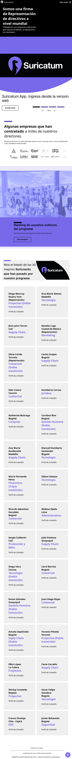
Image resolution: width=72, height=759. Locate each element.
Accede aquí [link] (10, 108)
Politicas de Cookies (36, 748)
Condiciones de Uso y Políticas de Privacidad (36, 753)
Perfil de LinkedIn (16, 311)
